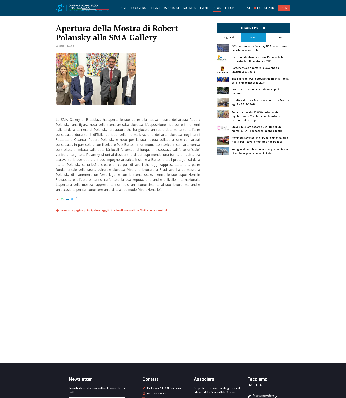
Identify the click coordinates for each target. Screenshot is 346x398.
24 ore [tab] (253, 37)
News (217, 8)
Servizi (155, 8)
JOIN (284, 8)
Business (189, 8)
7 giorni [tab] (229, 37)
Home (123, 8)
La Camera (138, 8)
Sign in (269, 8)
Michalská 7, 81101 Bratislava (164, 388)
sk (260, 8)
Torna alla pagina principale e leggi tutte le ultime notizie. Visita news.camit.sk (113, 210)
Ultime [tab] (277, 37)
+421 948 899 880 (157, 393)
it (255, 8)
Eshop (229, 8)
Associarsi (171, 8)
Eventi (204, 8)
